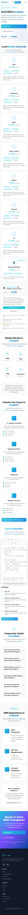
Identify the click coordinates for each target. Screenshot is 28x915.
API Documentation (6, 878)
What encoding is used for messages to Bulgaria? (12, 694)
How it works (13, 311)
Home (2, 7)
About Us (4, 885)
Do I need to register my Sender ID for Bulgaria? (11, 685)
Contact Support (8, 837)
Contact (4, 890)
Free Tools (4, 876)
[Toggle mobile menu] (25, 2)
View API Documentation (8, 618)
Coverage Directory (7, 874)
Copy (15, 543)
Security (4, 901)
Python (11, 539)
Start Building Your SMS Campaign (13, 519)
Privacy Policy (5, 896)
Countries (8, 7)
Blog (3, 887)
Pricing (4, 871)
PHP (16, 539)
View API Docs (7, 31)
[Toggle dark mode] (12, 2)
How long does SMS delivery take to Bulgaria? (13, 677)
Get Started (17, 2)
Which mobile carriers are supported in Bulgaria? (12, 668)
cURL (19, 539)
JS (8, 539)
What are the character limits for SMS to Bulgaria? (12, 659)
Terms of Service (6, 899)
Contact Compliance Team (13, 802)
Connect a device (13, 307)
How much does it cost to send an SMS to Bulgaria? (12, 650)
